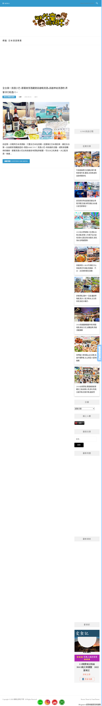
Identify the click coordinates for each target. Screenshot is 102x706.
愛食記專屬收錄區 (9, 97)
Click (99, 353)
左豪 (20, 97)
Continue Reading (19, 161)
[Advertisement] (36, 68)
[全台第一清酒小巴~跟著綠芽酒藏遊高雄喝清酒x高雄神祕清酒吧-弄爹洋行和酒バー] (36, 120)
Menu (7, 3)
